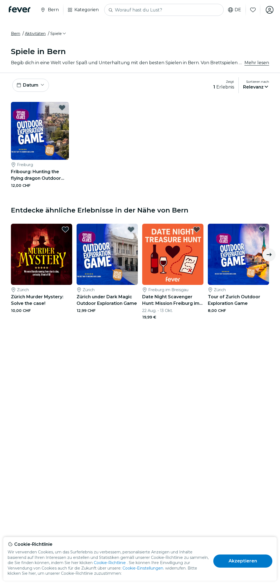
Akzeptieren (243, 561)
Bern (15, 33)
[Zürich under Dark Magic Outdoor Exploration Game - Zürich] (107, 254)
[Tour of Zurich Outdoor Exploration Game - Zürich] (238, 254)
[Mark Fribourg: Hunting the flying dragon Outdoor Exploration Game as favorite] (62, 107)
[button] (58, 33)
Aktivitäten (35, 33)
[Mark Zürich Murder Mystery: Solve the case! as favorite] (65, 229)
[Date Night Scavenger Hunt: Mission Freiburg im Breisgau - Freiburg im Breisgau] (172, 254)
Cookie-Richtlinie (110, 562)
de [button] (238, 9)
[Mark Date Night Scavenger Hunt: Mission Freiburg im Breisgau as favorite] (196, 229)
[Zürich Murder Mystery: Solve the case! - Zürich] (41, 254)
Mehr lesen (256, 62)
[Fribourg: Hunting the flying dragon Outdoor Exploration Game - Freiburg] (40, 131)
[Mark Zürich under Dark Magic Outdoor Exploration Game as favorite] (131, 229)
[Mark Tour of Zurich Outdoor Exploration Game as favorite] (262, 229)
